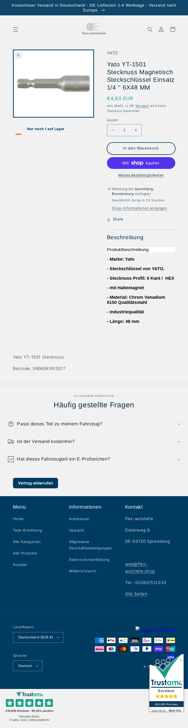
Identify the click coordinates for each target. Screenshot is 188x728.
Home (18, 519)
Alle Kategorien (27, 542)
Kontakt (20, 565)
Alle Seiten (136, 593)
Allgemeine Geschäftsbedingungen (90, 545)
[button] (15, 29)
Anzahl (112, 120)
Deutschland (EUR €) (35, 637)
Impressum (79, 519)
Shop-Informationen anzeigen (139, 208)
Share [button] (118, 219)
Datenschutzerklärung (89, 559)
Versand (142, 106)
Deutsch (25, 666)
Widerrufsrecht (82, 571)
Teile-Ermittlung (27, 530)
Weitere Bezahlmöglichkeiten (141, 175)
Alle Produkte (25, 553)
